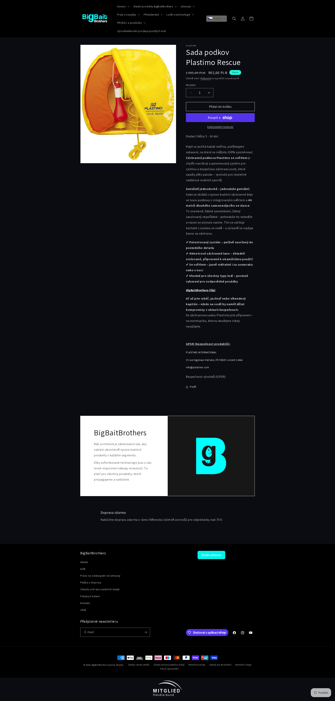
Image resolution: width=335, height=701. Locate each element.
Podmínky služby (196, 664)
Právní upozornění (169, 668)
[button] (123, 6)
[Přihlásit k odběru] (145, 632)
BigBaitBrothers (99, 665)
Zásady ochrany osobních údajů (169, 664)
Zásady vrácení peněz (139, 664)
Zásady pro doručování (220, 664)
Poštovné (205, 78)
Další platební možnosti (220, 127)
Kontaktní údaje (243, 664)
